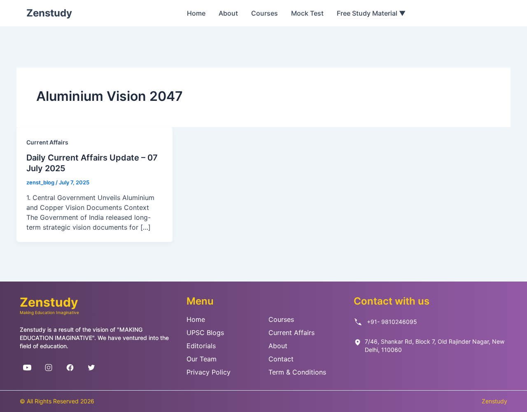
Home (196, 13)
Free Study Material (371, 13)
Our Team (202, 359)
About (228, 13)
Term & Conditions (297, 372)
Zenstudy (49, 13)
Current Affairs (47, 142)
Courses (264, 13)
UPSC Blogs (205, 332)
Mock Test (307, 13)
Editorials (201, 346)
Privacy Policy (209, 372)
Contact (281, 359)
